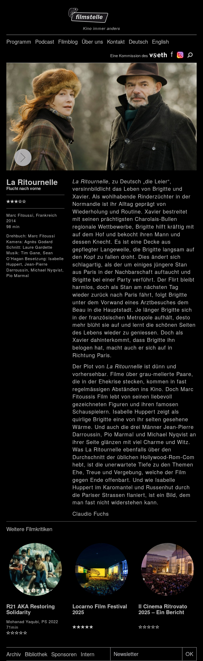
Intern (87, 654)
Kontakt (116, 41)
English (160, 41)
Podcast (44, 41)
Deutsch (138, 41)
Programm (18, 41)
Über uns (92, 41)
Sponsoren (64, 654)
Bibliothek (36, 654)
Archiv (13, 654)
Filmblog (68, 41)
